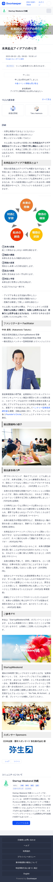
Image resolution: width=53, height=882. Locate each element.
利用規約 (26, 851)
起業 (37, 785)
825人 (15, 785)
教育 (32, 785)
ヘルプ (26, 845)
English (26, 874)
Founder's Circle (13, 414)
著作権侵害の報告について (26, 862)
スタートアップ (18, 788)
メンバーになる (22, 823)
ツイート (16, 761)
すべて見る (46, 99)
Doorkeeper (32, 878)
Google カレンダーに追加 (15, 59)
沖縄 (22, 785)
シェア (7, 761)
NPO (27, 785)
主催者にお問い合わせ (26, 840)
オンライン (10, 66)
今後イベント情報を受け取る (26, 83)
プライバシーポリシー (26, 857)
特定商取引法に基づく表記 (26, 868)
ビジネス (28, 788)
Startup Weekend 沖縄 (18, 11)
